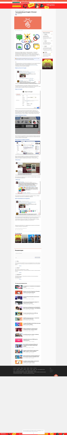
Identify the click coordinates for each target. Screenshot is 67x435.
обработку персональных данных (33, 431)
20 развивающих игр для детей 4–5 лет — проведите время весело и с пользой (47, 50)
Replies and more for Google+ (20, 67)
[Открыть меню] (40, 267)
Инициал (34, 369)
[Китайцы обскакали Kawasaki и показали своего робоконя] (27, 297)
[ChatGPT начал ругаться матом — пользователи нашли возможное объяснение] (27, 319)
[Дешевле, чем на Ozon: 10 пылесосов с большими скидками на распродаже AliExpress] (27, 292)
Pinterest (28, 369)
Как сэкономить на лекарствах (46, 44)
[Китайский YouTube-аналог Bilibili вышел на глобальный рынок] (27, 340)
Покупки (30, 293)
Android (30, 325)
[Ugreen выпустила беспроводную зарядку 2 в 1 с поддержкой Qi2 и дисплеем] (27, 303)
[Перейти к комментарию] (47, 36)
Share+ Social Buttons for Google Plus (22, 198)
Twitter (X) (24, 369)
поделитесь (35, 58)
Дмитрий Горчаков (19, 13)
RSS (36, 369)
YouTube (31, 369)
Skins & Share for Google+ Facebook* (22, 139)
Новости (30, 304)
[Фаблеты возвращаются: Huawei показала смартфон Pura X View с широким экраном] (27, 329)
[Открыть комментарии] (24, 288)
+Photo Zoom (17, 159)
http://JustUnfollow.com (28, 276)
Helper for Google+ (18, 89)
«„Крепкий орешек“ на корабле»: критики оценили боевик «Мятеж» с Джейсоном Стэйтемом (47, 56)
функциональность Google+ (34, 65)
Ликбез (29, 314)
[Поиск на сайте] (51, 1)
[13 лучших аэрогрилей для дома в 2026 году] (27, 313)
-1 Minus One (17, 179)
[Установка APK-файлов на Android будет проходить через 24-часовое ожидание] (27, 324)
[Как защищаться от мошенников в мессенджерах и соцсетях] (27, 287)
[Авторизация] (54, 1)
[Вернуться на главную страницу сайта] (14, 0)
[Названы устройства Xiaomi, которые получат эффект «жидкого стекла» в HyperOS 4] (27, 351)
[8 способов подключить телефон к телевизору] (27, 335)
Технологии (29, 288)
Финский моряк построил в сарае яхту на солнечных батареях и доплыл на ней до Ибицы (47, 38)
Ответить (20, 272)
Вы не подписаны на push (41, 369)
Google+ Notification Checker (21, 115)
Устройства (32, 293)
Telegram (18, 369)
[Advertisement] (28, 222)
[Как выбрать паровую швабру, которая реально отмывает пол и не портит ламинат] (27, 362)
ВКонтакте (21, 369)
